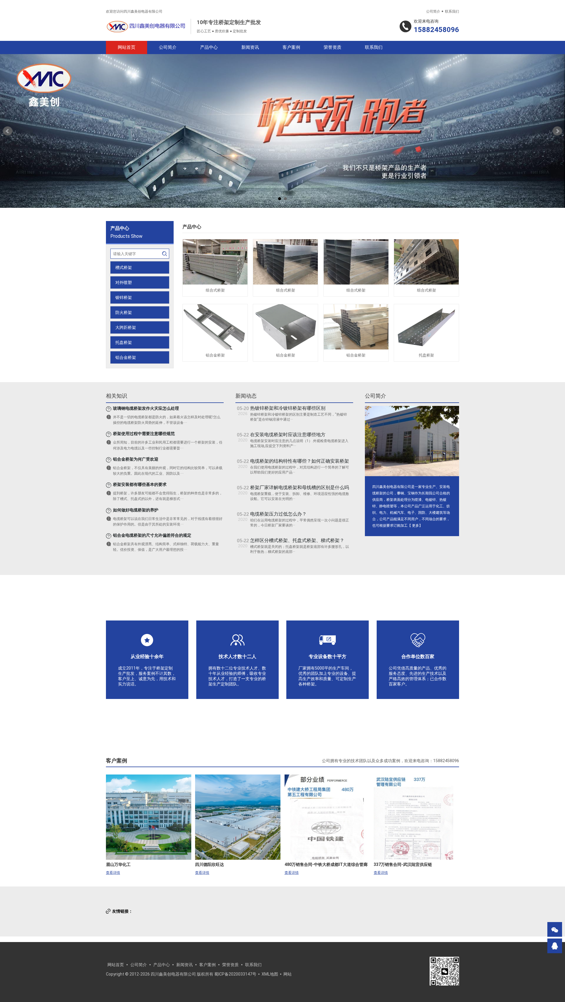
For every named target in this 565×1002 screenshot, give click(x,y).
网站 (287, 974)
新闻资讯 (250, 47)
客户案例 (291, 47)
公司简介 (433, 11)
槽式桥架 (123, 267)
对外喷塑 (123, 282)
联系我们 (452, 11)
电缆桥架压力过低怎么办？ (278, 514)
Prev (7, 131)
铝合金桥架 (125, 357)
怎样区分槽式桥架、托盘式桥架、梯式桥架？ (297, 540)
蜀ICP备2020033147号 (235, 974)
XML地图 (270, 974)
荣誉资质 (332, 47)
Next (557, 131)
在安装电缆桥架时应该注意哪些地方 (287, 434)
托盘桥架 (123, 342)
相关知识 (116, 396)
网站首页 (126, 47)
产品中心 (209, 47)
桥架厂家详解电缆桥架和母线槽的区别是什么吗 (299, 487)
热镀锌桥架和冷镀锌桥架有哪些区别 (287, 408)
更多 (415, 525)
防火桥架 (123, 312)
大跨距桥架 (125, 327)
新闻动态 (246, 396)
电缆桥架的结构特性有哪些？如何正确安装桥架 (299, 461)
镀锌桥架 (123, 297)
